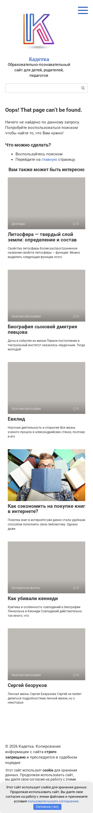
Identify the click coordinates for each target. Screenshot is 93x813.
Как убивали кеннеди (33, 598)
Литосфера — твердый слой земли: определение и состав (42, 237)
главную (49, 159)
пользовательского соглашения (53, 801)
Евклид (16, 419)
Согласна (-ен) (47, 807)
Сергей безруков (27, 685)
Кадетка (39, 59)
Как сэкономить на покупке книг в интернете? (46, 509)
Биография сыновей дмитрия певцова (42, 329)
